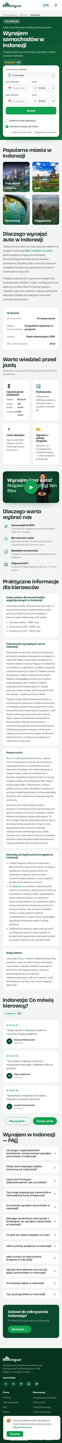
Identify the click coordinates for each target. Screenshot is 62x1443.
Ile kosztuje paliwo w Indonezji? (31, 1283)
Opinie (6, 1411)
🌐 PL (46, 5)
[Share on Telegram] (36, 1384)
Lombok (36, 250)
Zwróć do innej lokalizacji (23, 120)
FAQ (5, 1407)
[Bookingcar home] (12, 5)
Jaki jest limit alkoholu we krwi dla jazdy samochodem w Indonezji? (31, 1271)
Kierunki (24, 15)
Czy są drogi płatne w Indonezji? (31, 1294)
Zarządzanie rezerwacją (44, 1397)
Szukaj (31, 110)
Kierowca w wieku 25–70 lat (24, 126)
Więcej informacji (22, 1427)
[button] (9, 75)
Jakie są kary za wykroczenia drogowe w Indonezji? (31, 1258)
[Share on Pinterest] (21, 1384)
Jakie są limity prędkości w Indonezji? (31, 1246)
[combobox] (33, 75)
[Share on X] (13, 1384)
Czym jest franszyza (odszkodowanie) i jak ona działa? (31, 1181)
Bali (28, 250)
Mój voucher (39, 1402)
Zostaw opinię (45, 1121)
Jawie (49, 250)
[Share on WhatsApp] (29, 1384)
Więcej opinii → (18, 1121)
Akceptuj (15, 1434)
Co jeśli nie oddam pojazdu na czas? (31, 1235)
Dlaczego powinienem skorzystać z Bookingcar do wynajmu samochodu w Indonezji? (31, 1221)
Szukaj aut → (19, 1329)
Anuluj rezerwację (42, 1407)
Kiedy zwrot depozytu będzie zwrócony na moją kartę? (31, 1168)
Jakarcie (16, 886)
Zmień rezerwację (42, 1411)
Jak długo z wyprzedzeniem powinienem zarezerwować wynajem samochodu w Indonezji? (31, 1153)
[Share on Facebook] (6, 1384)
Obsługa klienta (10, 1402)
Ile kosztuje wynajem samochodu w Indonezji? (31, 1207)
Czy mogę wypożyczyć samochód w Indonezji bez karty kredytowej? (31, 1194)
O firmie (7, 1397)
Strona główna (10, 15)
